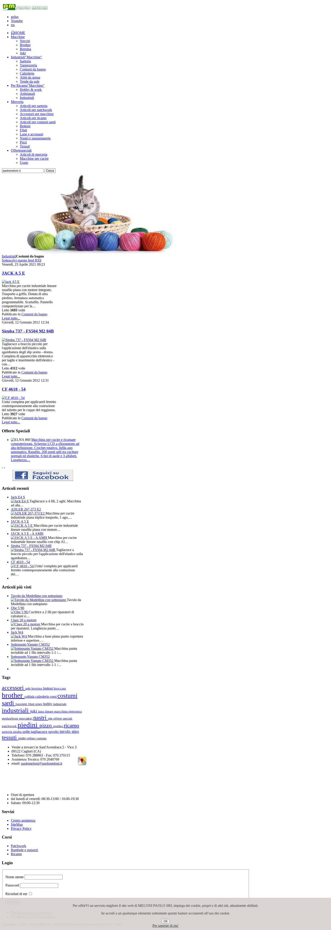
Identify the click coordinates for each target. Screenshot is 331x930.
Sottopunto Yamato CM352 (30, 644)
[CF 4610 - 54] (13, 398)
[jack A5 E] (11, 282)
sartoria (7, 732)
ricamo (71, 725)
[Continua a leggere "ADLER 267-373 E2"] (28, 513)
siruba (18, 732)
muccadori (26, 718)
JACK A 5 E (13, 273)
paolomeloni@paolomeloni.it (41, 763)
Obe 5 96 (17, 608)
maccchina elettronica (68, 711)
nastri (40, 717)
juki (34, 711)
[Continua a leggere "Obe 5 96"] (20, 612)
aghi (28, 688)
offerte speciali (62, 718)
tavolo (54, 731)
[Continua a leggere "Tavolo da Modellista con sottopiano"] (39, 600)
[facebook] (42, 480)
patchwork (10, 726)
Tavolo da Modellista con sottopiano (36, 596)
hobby (48, 704)
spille (27, 731)
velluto (31, 738)
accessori (13, 687)
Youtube (17, 21)
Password (12, 885)
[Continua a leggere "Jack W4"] (19, 636)
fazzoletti (22, 704)
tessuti (10, 737)
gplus (14, 17)
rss (13, 25)
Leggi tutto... (11, 318)
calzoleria (42, 696)
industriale (59, 704)
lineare (49, 711)
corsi (53, 696)
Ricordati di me (16, 894)
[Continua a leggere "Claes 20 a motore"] (26, 624)
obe (50, 718)
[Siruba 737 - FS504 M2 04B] (24, 340)
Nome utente (14, 877)
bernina (37, 688)
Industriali (9, 256)
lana (41, 711)
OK (165, 921)
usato (22, 738)
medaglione (10, 718)
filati (31, 704)
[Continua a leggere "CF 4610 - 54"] (22, 566)
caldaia (30, 696)
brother (13, 695)
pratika (58, 726)
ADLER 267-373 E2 (26, 509)
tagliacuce (39, 731)
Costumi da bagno (34, 314)
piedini (28, 725)
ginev (39, 704)
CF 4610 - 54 (14, 389)
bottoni (48, 688)
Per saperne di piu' (165, 926)
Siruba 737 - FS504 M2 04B (28, 331)
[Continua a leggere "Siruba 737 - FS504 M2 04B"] (33, 550)
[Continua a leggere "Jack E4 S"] (20, 501)
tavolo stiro (69, 731)
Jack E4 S (18, 497)
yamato (41, 738)
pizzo (46, 725)
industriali (16, 710)
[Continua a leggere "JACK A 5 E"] (22, 525)
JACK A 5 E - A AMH (27, 534)
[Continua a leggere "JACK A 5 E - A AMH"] (29, 538)
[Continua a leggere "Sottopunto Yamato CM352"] (32, 648)
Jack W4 (17, 632)
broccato (60, 688)
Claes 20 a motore (23, 620)
